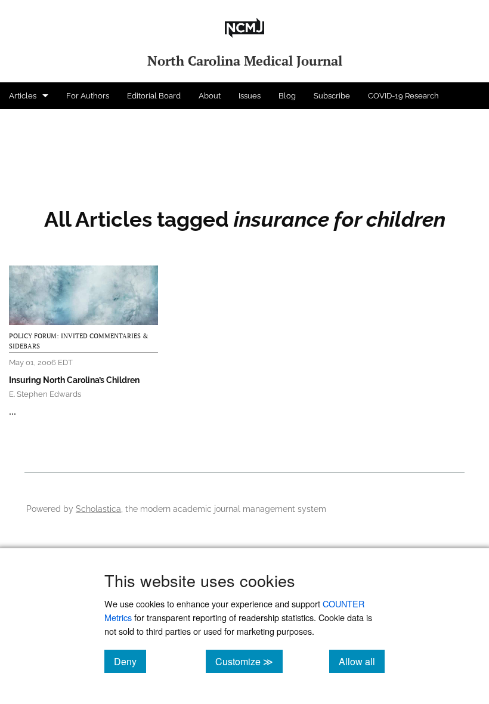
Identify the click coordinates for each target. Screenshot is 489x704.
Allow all (362, 661)
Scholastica (98, 509)
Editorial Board (154, 95)
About (210, 95)
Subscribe (332, 95)
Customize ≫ (249, 661)
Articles (22, 95)
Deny (130, 661)
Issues (250, 95)
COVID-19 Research (403, 95)
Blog (287, 95)
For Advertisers (36, 122)
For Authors (87, 95)
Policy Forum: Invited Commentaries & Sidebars (78, 341)
